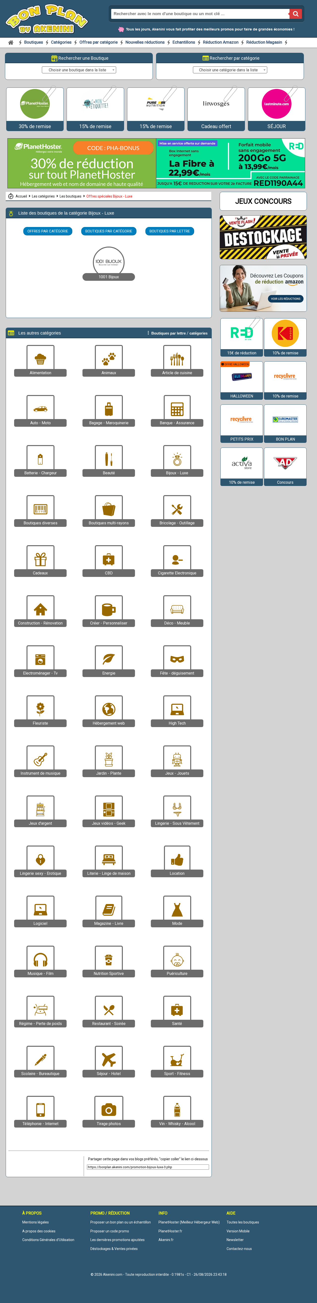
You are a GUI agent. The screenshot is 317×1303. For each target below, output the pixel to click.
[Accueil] (11, 42)
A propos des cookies (38, 1231)
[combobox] (79, 69)
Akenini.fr (166, 1240)
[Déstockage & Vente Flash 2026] (263, 257)
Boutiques (34, 42)
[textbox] (79, 70)
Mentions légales (35, 1222)
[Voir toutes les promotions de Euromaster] (285, 433)
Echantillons (184, 42)
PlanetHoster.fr (170, 1231)
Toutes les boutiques (243, 1222)
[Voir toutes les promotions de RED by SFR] (253, 331)
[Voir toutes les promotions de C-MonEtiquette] (109, 101)
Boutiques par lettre (170, 231)
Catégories (62, 42)
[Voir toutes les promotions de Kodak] (285, 346)
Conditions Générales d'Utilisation (48, 1240)
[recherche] (296, 14)
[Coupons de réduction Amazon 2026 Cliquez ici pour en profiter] (263, 310)
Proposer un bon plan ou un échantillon (120, 1222)
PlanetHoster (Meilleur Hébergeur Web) (189, 1222)
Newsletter (235, 1240)
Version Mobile (238, 1231)
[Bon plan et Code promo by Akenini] (46, 18)
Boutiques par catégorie (108, 231)
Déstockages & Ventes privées (114, 1249)
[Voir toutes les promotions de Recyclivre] (285, 390)
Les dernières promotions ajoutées (117, 1240)
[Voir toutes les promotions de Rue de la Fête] (242, 390)
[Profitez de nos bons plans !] (82, 187)
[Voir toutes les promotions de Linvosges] (229, 101)
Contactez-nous (239, 1249)
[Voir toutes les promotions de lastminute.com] (290, 101)
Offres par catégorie (99, 42)
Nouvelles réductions (145, 42)
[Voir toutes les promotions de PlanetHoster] (48, 101)
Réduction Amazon (220, 42)
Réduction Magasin (264, 42)
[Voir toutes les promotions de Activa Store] (242, 476)
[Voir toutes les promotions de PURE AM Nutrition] (169, 101)
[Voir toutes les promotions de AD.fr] (285, 476)
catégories (198, 333)
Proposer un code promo (109, 1231)
